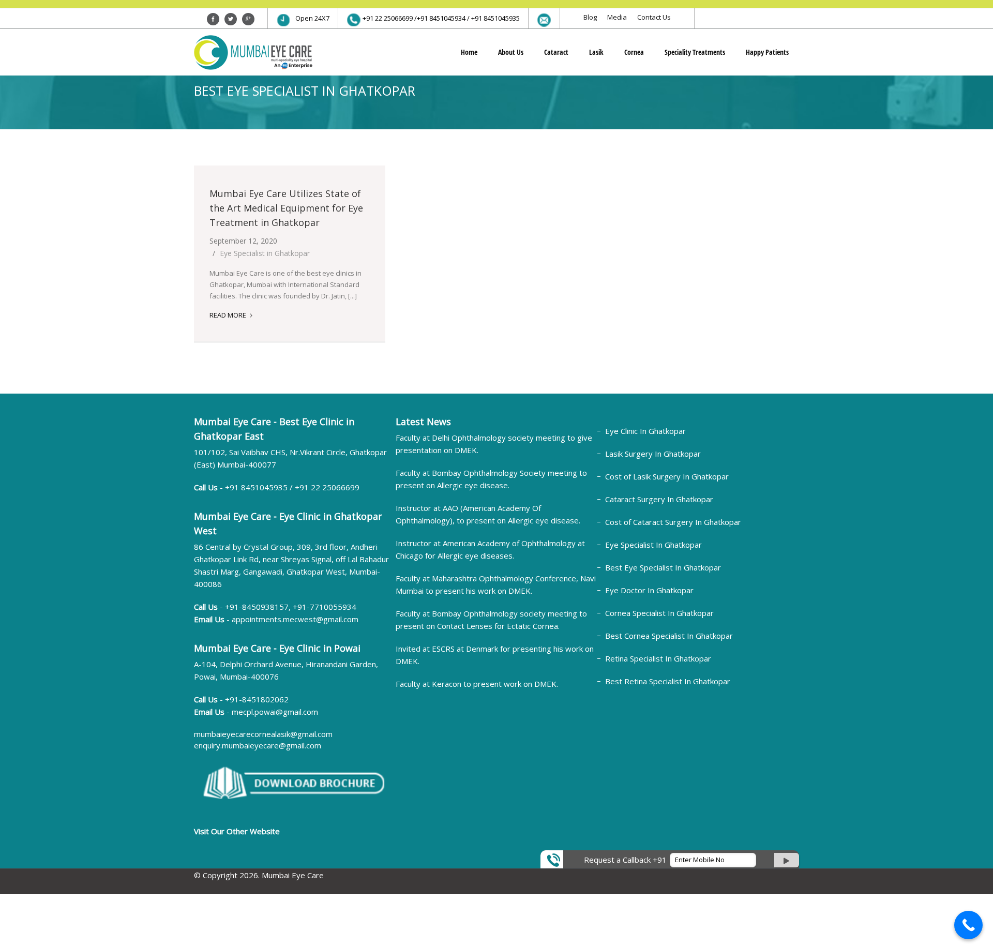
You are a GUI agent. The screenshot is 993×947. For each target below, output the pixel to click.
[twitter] (230, 19)
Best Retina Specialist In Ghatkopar (667, 681)
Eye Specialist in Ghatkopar (265, 253)
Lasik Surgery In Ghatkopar (653, 453)
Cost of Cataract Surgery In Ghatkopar (673, 522)
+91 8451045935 (257, 487)
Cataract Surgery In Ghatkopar (659, 499)
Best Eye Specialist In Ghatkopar (663, 567)
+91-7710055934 (324, 607)
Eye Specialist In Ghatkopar (653, 544)
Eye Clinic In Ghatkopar (645, 431)
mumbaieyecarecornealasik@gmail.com (263, 734)
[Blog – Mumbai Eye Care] (253, 52)
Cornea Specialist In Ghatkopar (659, 613)
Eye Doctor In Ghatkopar (649, 590)
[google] (248, 19)
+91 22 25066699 (327, 487)
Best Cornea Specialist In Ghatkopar (669, 635)
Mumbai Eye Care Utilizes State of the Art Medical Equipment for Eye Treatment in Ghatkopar (286, 208)
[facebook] (213, 19)
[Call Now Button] (968, 925)
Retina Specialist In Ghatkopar (658, 658)
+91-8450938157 (257, 607)
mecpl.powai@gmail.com (275, 712)
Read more (231, 315)
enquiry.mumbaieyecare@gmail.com (257, 745)
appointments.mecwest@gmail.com (295, 619)
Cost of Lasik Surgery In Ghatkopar (667, 476)
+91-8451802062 (257, 699)
